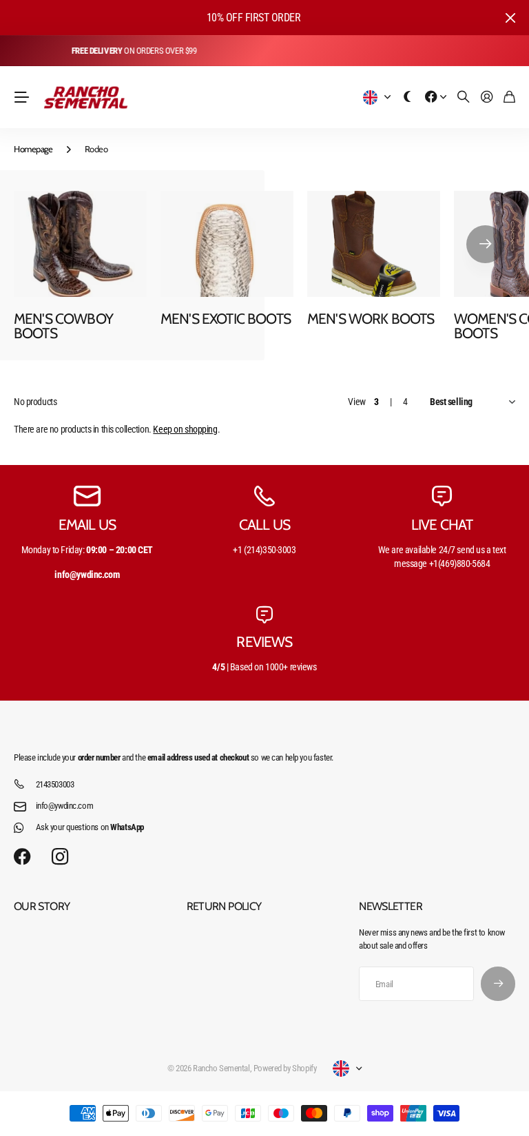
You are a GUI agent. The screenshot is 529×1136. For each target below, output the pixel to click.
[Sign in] (487, 97)
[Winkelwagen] (509, 97)
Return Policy (224, 906)
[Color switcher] (408, 97)
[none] (485, 244)
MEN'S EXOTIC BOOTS (225, 318)
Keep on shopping (185, 429)
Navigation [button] (21, 97)
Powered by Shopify (284, 1068)
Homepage (33, 148)
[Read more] (436, 97)
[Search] (463, 97)
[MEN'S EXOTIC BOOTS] (226, 244)
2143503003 (55, 784)
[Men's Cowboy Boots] (80, 244)
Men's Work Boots (371, 318)
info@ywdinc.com (65, 806)
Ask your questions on (90, 827)
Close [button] (510, 17)
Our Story (42, 906)
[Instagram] (60, 857)
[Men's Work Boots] (373, 244)
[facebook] (22, 857)
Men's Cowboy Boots (63, 326)
